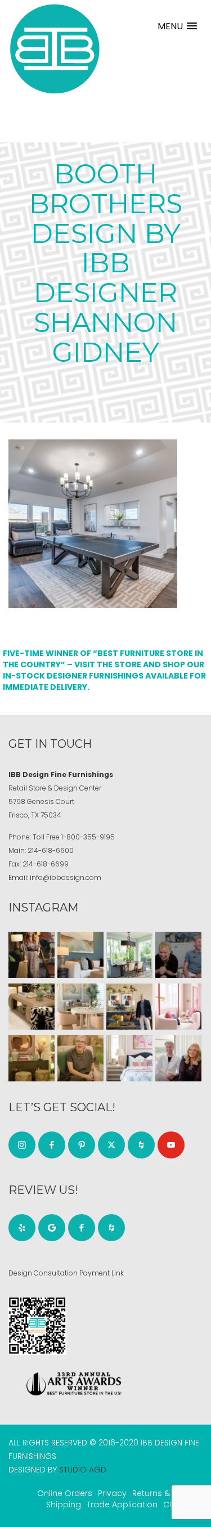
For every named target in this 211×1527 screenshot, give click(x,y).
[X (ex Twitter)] (111, 1144)
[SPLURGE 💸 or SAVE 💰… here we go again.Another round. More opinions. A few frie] (178, 1058)
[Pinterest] (81, 1144)
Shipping (63, 1504)
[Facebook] (51, 1144)
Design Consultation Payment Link (66, 1273)
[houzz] (141, 1144)
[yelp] (21, 1227)
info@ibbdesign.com (65, 877)
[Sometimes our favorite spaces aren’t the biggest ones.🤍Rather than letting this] (178, 1006)
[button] (177, 26)
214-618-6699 (46, 864)
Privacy (112, 1493)
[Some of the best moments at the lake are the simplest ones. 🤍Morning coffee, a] (129, 955)
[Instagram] (21, 1144)
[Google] (51, 1227)
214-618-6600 (51, 850)
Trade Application (122, 1504)
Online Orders (64, 1493)
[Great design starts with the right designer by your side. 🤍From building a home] (80, 1006)
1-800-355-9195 (88, 837)
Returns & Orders (166, 1493)
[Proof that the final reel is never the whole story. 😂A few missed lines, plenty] (178, 955)
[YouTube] (171, 1144)
